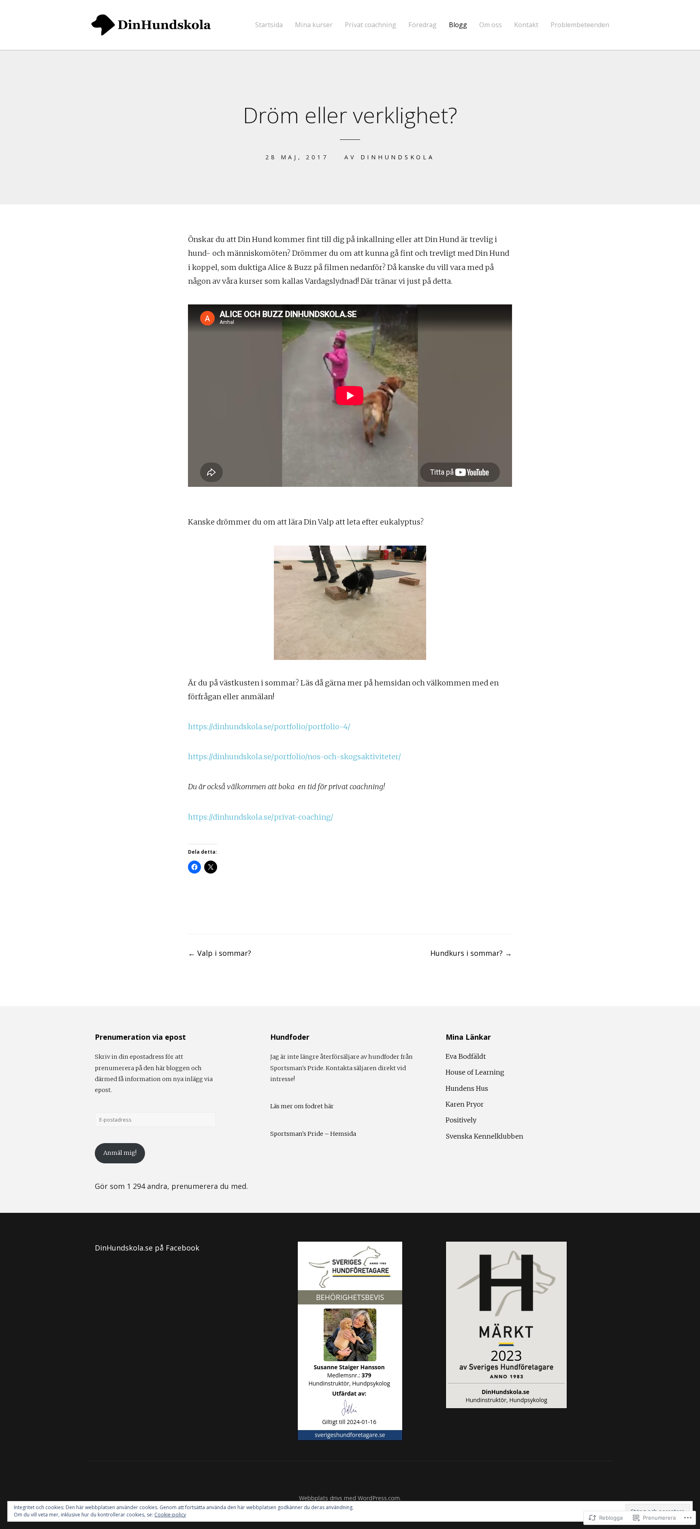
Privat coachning (370, 25)
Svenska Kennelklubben (484, 1136)
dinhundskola (398, 157)
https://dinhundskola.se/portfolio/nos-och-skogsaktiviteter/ (294, 756)
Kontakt (526, 25)
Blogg (458, 25)
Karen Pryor (465, 1104)
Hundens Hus (467, 1088)
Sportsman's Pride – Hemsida (313, 1133)
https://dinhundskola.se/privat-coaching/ (260, 817)
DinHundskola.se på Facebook (147, 1248)
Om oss (490, 25)
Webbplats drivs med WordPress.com (349, 1498)
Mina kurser (314, 25)
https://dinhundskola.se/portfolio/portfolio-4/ (269, 726)
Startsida (269, 25)
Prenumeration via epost (140, 1037)
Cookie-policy (170, 1514)
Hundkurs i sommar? (471, 953)
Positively (461, 1120)
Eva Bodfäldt (466, 1056)
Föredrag (422, 25)
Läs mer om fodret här (302, 1106)
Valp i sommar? (219, 953)
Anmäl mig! (120, 1152)
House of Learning (475, 1072)
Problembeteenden (580, 25)
